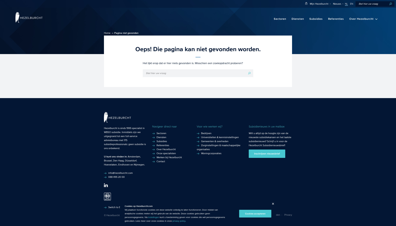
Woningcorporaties (211, 153)
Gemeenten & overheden (214, 141)
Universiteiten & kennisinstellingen (220, 137)
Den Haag (118, 160)
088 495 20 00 (116, 176)
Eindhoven (124, 164)
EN (351, 4)
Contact (161, 161)
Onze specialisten (166, 153)
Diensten (298, 19)
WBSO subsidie (112, 132)
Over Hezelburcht (361, 19)
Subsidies (316, 19)
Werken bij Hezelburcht (169, 157)
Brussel (108, 160)
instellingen (153, 217)
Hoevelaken (110, 164)
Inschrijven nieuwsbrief (267, 153)
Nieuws (337, 3)
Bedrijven (206, 133)
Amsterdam (134, 156)
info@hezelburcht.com (120, 172)
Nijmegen (139, 164)
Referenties (336, 19)
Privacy (288, 214)
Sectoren (280, 19)
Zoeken (390, 4)
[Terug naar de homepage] (29, 22)
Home (107, 33)
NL (346, 4)
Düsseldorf (130, 160)
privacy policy (178, 221)
